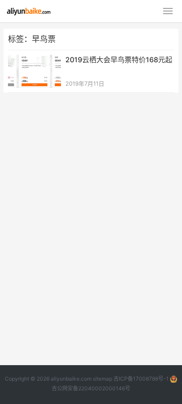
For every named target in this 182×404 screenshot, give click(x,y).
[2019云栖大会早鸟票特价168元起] (34, 60)
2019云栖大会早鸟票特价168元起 (118, 59)
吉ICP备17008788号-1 (141, 378)
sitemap (102, 378)
